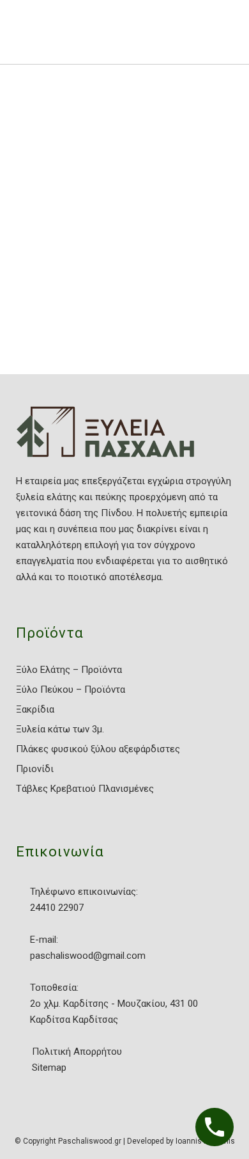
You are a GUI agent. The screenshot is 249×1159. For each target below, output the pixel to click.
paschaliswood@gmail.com (88, 955)
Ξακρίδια (35, 709)
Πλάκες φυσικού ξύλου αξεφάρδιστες (98, 749)
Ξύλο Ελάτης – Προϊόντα (69, 669)
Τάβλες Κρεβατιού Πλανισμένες (85, 788)
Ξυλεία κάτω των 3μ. (60, 729)
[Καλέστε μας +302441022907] (214, 1127)
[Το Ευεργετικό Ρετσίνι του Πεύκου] (96, 180)
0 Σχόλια (129, 335)
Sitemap (49, 1067)
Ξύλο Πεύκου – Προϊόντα (70, 689)
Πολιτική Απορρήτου (77, 1051)
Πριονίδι (35, 768)
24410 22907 (57, 907)
